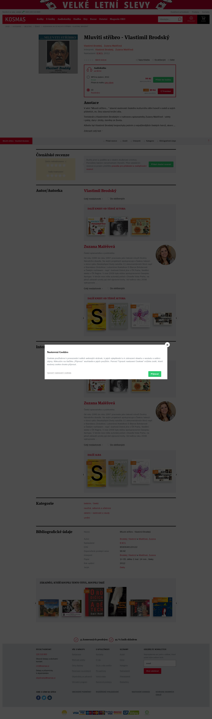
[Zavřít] (167, 344)
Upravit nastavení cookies (59, 372)
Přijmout (155, 374)
